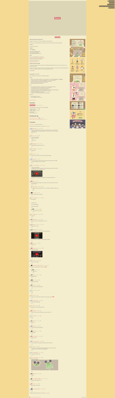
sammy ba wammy (35, 357)
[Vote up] (30, 128)
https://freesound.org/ (33, 61)
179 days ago (38, 192)
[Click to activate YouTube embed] (36, 173)
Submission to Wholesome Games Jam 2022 (107, 6)
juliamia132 (34, 310)
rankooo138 (34, 315)
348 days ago (36, 290)
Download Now (57, 37)
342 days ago (37, 285)
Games (82, 397)
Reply (32, 133)
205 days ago (39, 197)
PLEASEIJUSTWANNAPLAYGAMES (38, 265)
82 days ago (38, 143)
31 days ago (36, 135)
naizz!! (33, 285)
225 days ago (38, 229)
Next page (47, 126)
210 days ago (39, 214)
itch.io (31, 397)
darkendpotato (35, 214)
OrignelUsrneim (35, 197)
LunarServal (34, 373)
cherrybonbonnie (35, 300)
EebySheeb (34, 229)
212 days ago (39, 219)
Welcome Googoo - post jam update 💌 (36, 119)
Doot (35, 209)
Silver (33, 346)
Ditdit (33, 295)
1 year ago (39, 300)
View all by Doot (34, 397)
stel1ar (34, 305)
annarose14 (36, 186)
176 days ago (40, 186)
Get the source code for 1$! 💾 (35, 118)
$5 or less (85, 397)
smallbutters (34, 143)
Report (37, 397)
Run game (58, 18)
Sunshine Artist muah (36, 341)
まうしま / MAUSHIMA (36, 165)
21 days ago (39, 128)
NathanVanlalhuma (35, 352)
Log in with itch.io (32, 124)
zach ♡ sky (34, 192)
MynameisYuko (35, 219)
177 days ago (37, 181)
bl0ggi (33, 181)
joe (33, 290)
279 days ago (45, 265)
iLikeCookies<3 (35, 128)
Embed (40, 397)
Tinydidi (34, 260)
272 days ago (37, 260)
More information (33, 100)
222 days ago (38, 224)
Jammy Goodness (35, 248)
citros (33, 135)
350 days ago (37, 295)
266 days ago (40, 248)
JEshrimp (34, 224)
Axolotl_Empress (35, 336)
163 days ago (41, 165)
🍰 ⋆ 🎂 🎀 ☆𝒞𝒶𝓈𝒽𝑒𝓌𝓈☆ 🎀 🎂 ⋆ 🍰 (37, 378)
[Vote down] (30, 129)
